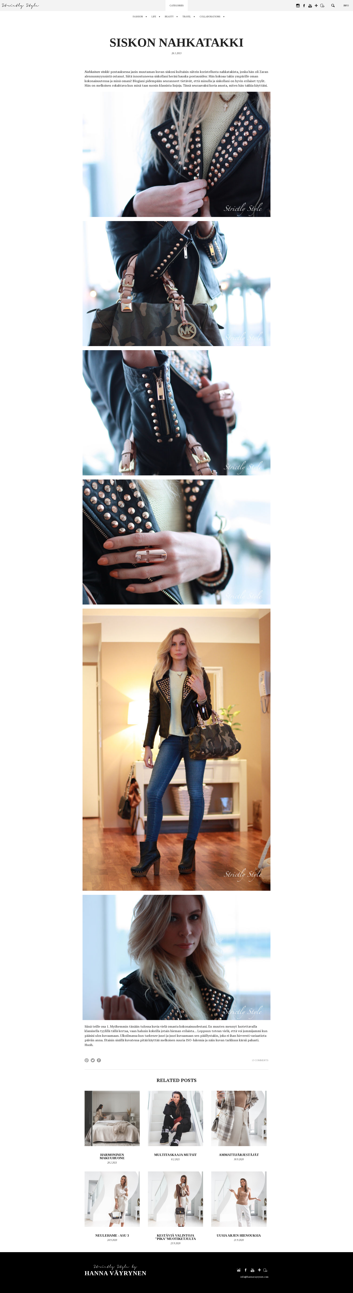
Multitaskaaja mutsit (175, 1155)
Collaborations (210, 16)
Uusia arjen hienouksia (239, 1235)
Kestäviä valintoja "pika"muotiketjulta (175, 1237)
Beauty (169, 16)
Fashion (138, 16)
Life (154, 16)
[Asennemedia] (322, 5)
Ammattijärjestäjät (239, 1155)
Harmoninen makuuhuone (112, 1156)
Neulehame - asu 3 (112, 1235)
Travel (186, 16)
